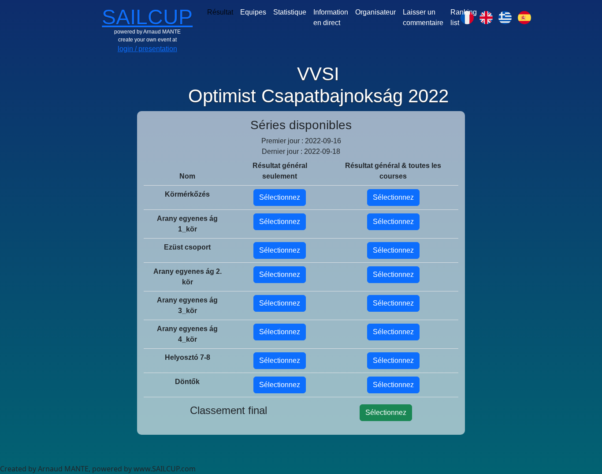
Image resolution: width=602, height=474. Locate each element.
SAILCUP (147, 17)
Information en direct (330, 17)
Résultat (220, 12)
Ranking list (463, 17)
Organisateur (375, 12)
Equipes (253, 12)
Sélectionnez (279, 197)
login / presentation (147, 48)
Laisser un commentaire (423, 17)
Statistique (289, 12)
